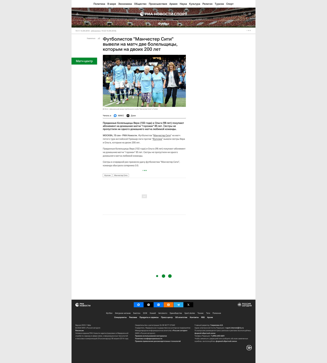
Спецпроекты (120, 317)
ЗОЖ (145, 313)
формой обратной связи (205, 333)
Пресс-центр (167, 317)
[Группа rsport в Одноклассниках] (168, 304)
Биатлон (136, 313)
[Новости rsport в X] (188, 304)
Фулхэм (107, 175)
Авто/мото (162, 313)
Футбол (109, 313)
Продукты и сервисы (149, 317)
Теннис (200, 313)
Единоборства (176, 313)
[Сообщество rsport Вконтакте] (158, 304)
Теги (208, 313)
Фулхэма (157, 139)
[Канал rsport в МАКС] (138, 304)
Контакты (194, 317)
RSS (203, 317)
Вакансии (79, 330)
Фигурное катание (123, 313)
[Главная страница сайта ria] (154, 14)
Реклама (133, 317)
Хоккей (153, 313)
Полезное (217, 313)
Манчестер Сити (162, 135)
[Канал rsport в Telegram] (178, 304)
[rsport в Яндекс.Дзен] (148, 304)
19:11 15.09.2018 (82, 31)
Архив (210, 317)
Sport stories (189, 313)
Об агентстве (181, 317)
